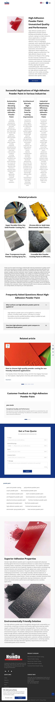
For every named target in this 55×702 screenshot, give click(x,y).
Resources (6, 687)
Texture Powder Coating (33, 659)
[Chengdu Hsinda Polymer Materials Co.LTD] (6, 2)
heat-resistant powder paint (35, 509)
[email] (53, 352)
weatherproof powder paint (14, 503)
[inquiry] (53, 355)
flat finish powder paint (31, 503)
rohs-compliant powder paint (15, 494)
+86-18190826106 (34, 683)
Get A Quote (35, 80)
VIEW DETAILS (15, 212)
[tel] (53, 345)
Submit (27, 471)
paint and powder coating (14, 487)
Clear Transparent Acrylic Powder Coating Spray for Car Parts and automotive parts (15, 255)
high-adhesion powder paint (15, 506)
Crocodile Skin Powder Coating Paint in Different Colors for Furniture (39, 255)
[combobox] (10, 446)
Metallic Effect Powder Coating (35, 663)
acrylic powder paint (12, 490)
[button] (26, 419)
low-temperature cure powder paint (36, 497)
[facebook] (8, 671)
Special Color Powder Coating (34, 661)
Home (5, 677)
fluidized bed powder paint (33, 506)
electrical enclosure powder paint (16, 500)
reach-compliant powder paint (34, 494)
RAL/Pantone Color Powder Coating (36, 656)
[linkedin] (5, 671)
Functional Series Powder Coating (35, 665)
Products (6, 682)
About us (6, 680)
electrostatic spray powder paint (16, 509)
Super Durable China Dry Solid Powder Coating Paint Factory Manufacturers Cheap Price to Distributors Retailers (15, 226)
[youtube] (11, 671)
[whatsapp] (53, 348)
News (5, 684)
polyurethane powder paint (31, 487)
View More (8, 379)
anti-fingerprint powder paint (15, 497)
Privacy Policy (43, 700)
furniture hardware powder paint (37, 500)
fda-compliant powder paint (29, 490)
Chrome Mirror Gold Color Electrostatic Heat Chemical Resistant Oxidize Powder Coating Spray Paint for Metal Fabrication (40, 226)
